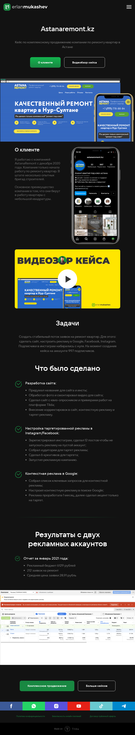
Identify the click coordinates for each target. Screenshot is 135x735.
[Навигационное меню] (129, 7)
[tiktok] (101, 706)
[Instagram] (56, 706)
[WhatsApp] (33, 706)
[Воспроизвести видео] (67, 279)
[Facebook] (11, 706)
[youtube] (79, 706)
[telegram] (123, 706)
